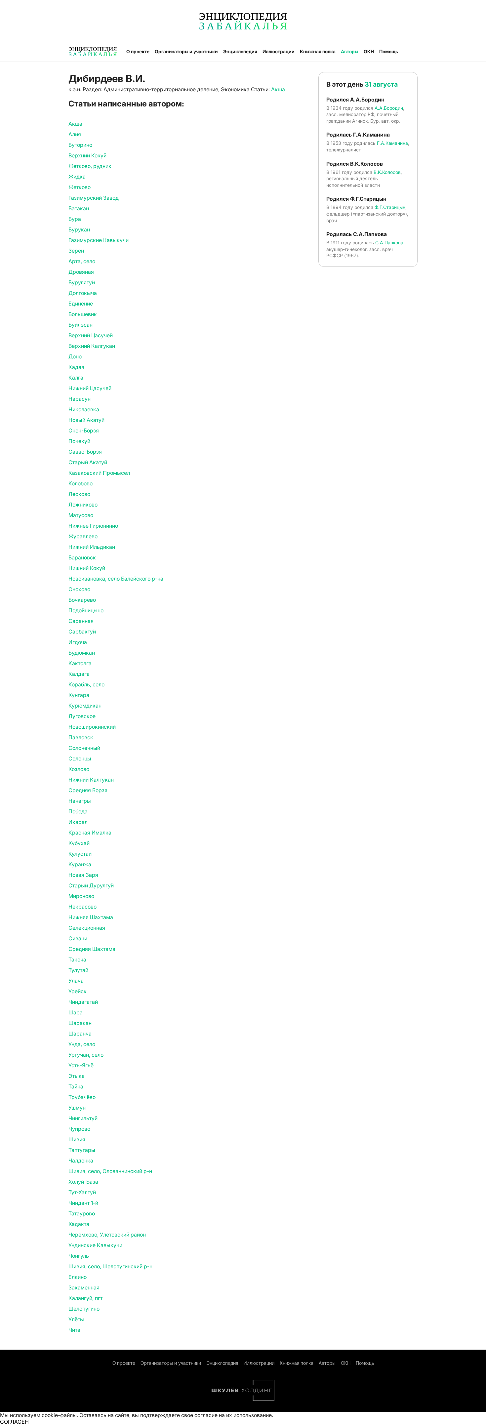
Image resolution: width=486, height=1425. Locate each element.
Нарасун (79, 398)
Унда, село (81, 1044)
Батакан (78, 208)
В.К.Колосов (387, 172)
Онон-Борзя (83, 430)
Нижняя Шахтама (90, 917)
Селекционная (86, 927)
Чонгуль (78, 1255)
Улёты (76, 1319)
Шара (75, 1012)
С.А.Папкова (389, 242)
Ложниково (83, 504)
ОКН (369, 51)
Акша (278, 89)
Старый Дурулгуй (91, 885)
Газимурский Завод (93, 197)
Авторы (349, 51)
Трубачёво (82, 1097)
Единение (80, 303)
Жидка (77, 176)
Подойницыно (85, 610)
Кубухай (79, 843)
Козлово (78, 769)
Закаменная (84, 1287)
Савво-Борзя (85, 451)
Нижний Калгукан (91, 779)
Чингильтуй (83, 1118)
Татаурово (81, 1213)
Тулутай (78, 970)
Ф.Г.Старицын (390, 207)
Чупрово (79, 1128)
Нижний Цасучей (89, 388)
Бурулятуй (81, 282)
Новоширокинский (92, 726)
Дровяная (81, 271)
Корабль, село (86, 684)
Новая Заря (83, 875)
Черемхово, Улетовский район (107, 1234)
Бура (74, 219)
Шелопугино (84, 1308)
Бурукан (79, 229)
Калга (75, 377)
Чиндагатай (83, 1001)
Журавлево (83, 536)
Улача (76, 980)
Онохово (79, 589)
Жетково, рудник (89, 166)
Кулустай (80, 853)
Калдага (79, 674)
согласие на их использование (233, 1415)
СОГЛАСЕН (14, 1422)
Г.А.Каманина (392, 143)
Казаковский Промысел (99, 472)
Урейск (77, 991)
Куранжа (79, 864)
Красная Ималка (89, 832)
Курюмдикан (84, 705)
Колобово (80, 483)
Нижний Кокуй (86, 568)
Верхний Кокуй (87, 155)
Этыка (76, 1076)
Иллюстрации (279, 51)
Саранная (81, 621)
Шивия (76, 1139)
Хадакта (78, 1224)
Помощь (388, 51)
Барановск (82, 557)
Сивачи (77, 938)
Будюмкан (81, 652)
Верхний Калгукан (91, 346)
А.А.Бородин (389, 108)
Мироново (81, 896)
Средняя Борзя (87, 790)
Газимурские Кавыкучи (98, 240)
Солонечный (84, 748)
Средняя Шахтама (91, 949)
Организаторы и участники (186, 51)
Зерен (76, 250)
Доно (75, 356)
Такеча (77, 959)
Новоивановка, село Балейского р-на (115, 578)
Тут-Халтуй (82, 1192)
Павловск (80, 737)
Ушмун (77, 1107)
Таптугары (81, 1150)
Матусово (80, 515)
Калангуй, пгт (85, 1298)
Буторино (80, 145)
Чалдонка (80, 1160)
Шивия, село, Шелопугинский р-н (110, 1266)
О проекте (137, 51)
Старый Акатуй (87, 462)
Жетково (79, 187)
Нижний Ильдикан (91, 547)
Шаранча (80, 1033)
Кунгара (78, 695)
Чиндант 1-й (83, 1203)
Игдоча (77, 642)
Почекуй (79, 441)
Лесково (79, 494)
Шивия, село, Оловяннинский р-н (110, 1171)
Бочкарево (82, 599)
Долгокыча (82, 293)
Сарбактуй (82, 631)
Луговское (82, 716)
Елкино (77, 1277)
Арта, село (81, 261)
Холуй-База (83, 1181)
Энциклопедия (240, 51)
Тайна (75, 1086)
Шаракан (80, 1023)
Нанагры (79, 800)
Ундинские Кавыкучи (95, 1245)
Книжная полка (318, 51)
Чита (74, 1329)
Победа (78, 811)
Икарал (78, 822)
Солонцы (79, 758)
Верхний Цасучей (90, 335)
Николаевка (83, 409)
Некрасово (82, 906)
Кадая (76, 367)
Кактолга (80, 663)
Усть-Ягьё (81, 1065)
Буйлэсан (80, 324)
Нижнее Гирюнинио (93, 525)
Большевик (82, 314)
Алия (74, 134)
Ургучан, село (85, 1054)
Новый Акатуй (86, 420)
